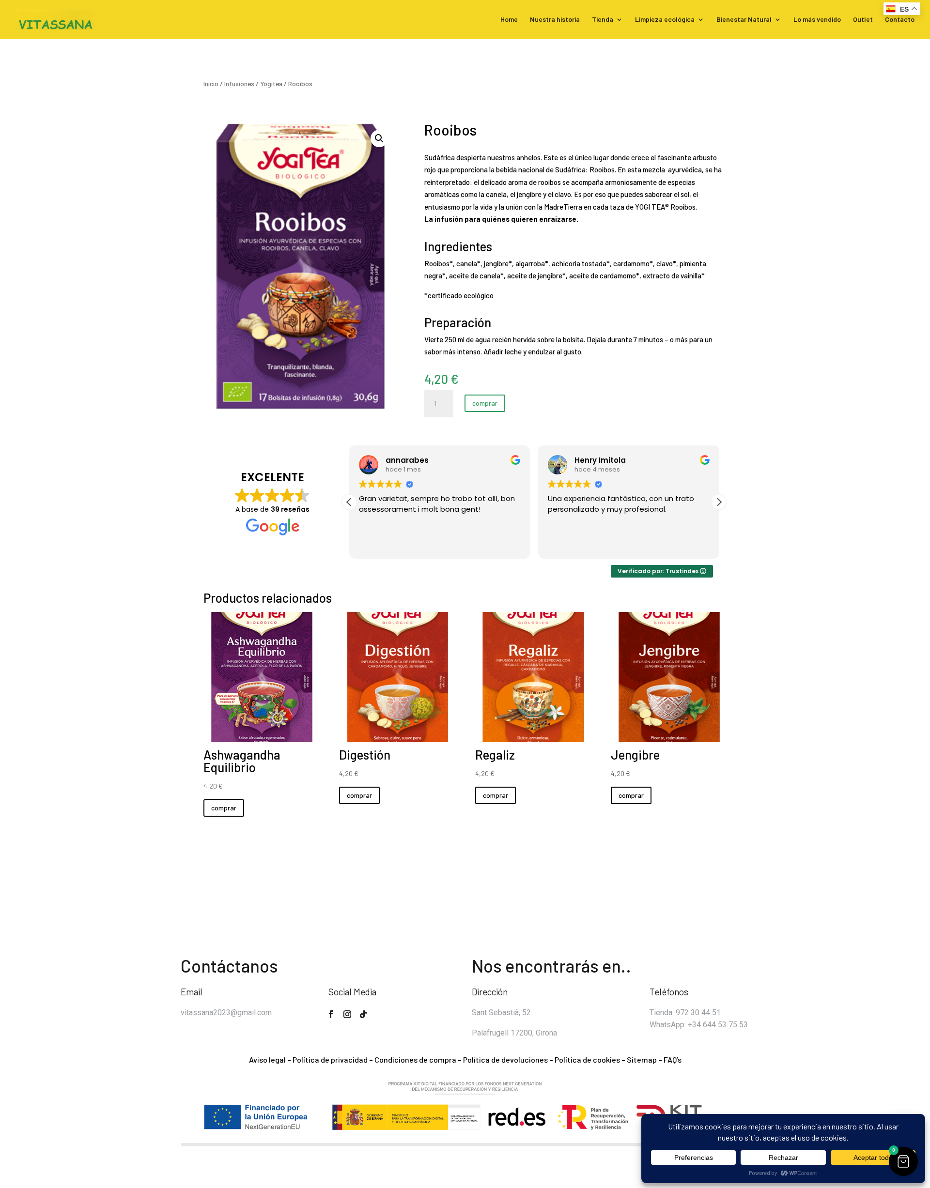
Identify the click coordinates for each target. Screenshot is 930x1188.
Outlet (863, 19)
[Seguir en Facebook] (331, 1014)
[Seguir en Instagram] (347, 1014)
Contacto (899, 19)
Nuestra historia (555, 19)
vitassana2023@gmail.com (226, 1012)
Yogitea (271, 83)
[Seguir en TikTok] (363, 1014)
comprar (484, 403)
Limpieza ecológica (665, 19)
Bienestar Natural (744, 19)
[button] (379, 138)
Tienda (602, 19)
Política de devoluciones (505, 1059)
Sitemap (642, 1059)
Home (509, 19)
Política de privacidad (330, 1059)
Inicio (210, 83)
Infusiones (239, 83)
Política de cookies (587, 1059)
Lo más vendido (817, 19)
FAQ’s (673, 1059)
